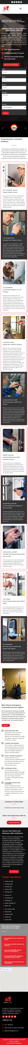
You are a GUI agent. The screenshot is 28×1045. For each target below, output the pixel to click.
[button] (20, 8)
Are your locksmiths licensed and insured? (14, 944)
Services (4, 104)
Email (3, 77)
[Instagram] (19, 2)
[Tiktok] (17, 2)
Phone (4, 84)
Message (4, 92)
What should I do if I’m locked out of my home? (14, 962)
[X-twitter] (12, 2)
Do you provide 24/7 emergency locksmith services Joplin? (14, 956)
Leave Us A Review (14, 822)
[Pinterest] (14, 2)
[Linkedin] (21, 2)
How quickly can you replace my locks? (14, 939)
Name (4, 69)
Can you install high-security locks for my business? (13, 950)
